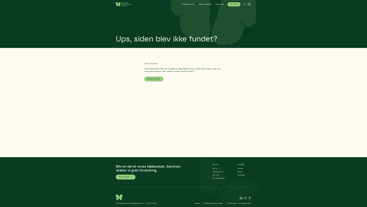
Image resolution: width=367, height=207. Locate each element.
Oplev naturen (205, 4)
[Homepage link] (123, 4)
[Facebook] (249, 198)
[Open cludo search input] (245, 4)
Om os (215, 165)
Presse (239, 172)
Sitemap (197, 203)
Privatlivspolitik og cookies (213, 203)
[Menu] (249, 4)
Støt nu (235, 4)
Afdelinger (241, 175)
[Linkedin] (241, 198)
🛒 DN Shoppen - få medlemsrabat (238, 203)
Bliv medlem (124, 177)
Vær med (219, 4)
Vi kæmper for (188, 4)
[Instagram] (245, 198)
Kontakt (240, 165)
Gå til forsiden (153, 79)
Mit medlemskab (218, 178)
